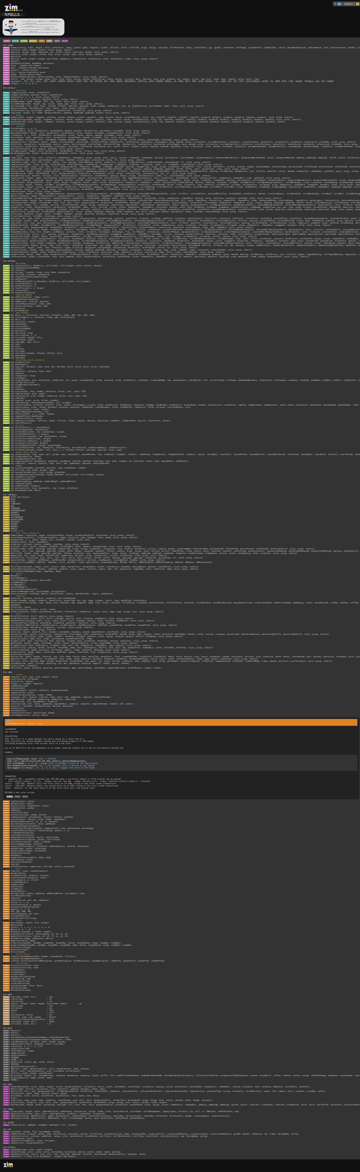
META (57, 41)
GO (357, 4)
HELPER (65, 41)
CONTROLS (33, 41)
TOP (339, 4)
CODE (42, 41)
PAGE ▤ (17, 796)
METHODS (24, 41)
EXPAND (6, 48)
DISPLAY (15, 41)
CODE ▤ (25, 796)
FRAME (6, 41)
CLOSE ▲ (9, 721)
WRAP (49, 41)
